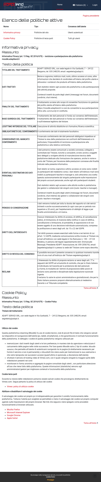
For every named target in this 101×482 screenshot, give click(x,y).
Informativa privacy (11, 32)
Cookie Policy (50, 477)
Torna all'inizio (90, 288)
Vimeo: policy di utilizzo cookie (20, 386)
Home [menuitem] (59, 5)
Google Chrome (13, 415)
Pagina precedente (91, 16)
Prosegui (50, 480)
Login (95, 5)
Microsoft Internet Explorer (18, 412)
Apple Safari (12, 418)
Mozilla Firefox (13, 410)
